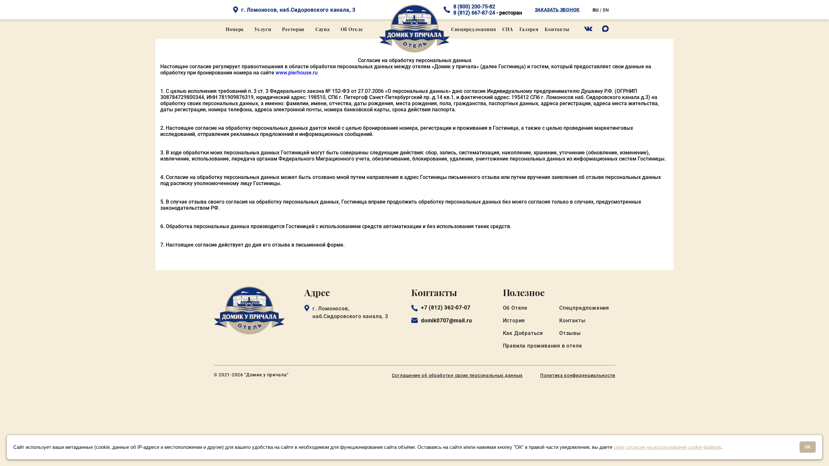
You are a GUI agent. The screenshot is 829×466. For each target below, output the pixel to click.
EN (606, 10)
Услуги (263, 29)
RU (595, 10)
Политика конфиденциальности (577, 375)
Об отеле (352, 29)
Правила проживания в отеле (542, 346)
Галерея (529, 29)
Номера (235, 29)
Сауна (322, 29)
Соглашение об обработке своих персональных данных (457, 375)
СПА (507, 29)
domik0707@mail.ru (446, 321)
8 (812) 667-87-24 (474, 13)
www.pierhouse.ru (297, 73)
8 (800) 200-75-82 (474, 7)
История (514, 320)
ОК (808, 447)
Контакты (557, 29)
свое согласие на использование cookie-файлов (667, 447)
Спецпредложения (473, 29)
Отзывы (570, 333)
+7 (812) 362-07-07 (445, 308)
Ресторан (293, 29)
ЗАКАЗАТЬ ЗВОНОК (557, 9)
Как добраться (523, 333)
